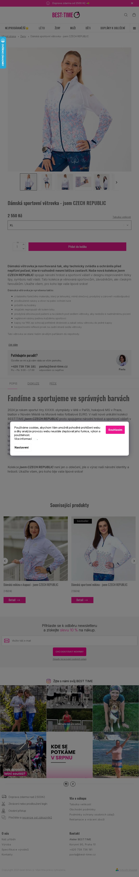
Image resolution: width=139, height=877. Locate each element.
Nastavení (21, 447)
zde (34, 438)
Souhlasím (115, 429)
